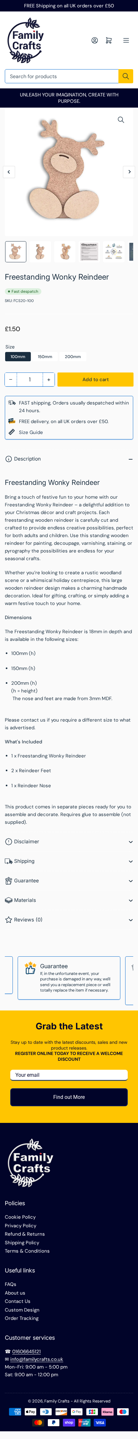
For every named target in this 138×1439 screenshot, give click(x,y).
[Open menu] (126, 40)
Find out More (69, 1097)
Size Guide (31, 432)
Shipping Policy (22, 1242)
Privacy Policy (20, 1225)
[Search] (126, 76)
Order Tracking (22, 1318)
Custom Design (22, 1310)
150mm (45, 356)
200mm (73, 356)
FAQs (10, 1284)
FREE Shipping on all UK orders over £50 (69, 6)
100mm (18, 356)
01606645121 (26, 1351)
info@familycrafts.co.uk (36, 1359)
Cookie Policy (20, 1217)
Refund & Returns (25, 1234)
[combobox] (69, 76)
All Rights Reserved (92, 1401)
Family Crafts (57, 1401)
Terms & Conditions (27, 1251)
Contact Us (17, 1301)
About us (15, 1293)
